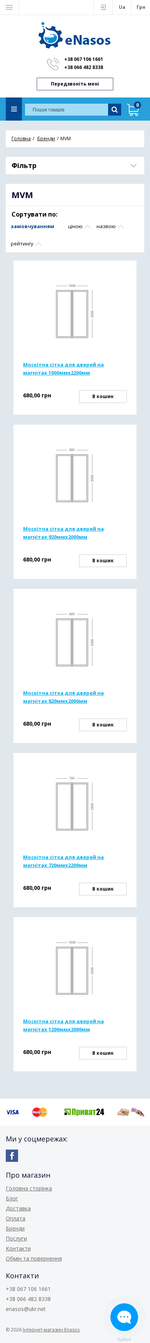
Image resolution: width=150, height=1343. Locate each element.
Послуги (16, 1238)
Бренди (15, 1228)
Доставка (18, 1208)
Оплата (15, 1218)
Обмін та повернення (34, 1258)
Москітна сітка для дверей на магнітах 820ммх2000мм (63, 696)
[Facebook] (12, 1156)
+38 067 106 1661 (83, 59)
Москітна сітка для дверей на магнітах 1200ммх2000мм (63, 1025)
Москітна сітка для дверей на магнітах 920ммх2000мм (63, 532)
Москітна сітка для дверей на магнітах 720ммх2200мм (63, 861)
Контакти (18, 1248)
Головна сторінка (29, 1188)
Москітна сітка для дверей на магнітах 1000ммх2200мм (63, 368)
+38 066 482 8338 (83, 67)
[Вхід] (103, 7)
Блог (12, 1198)
